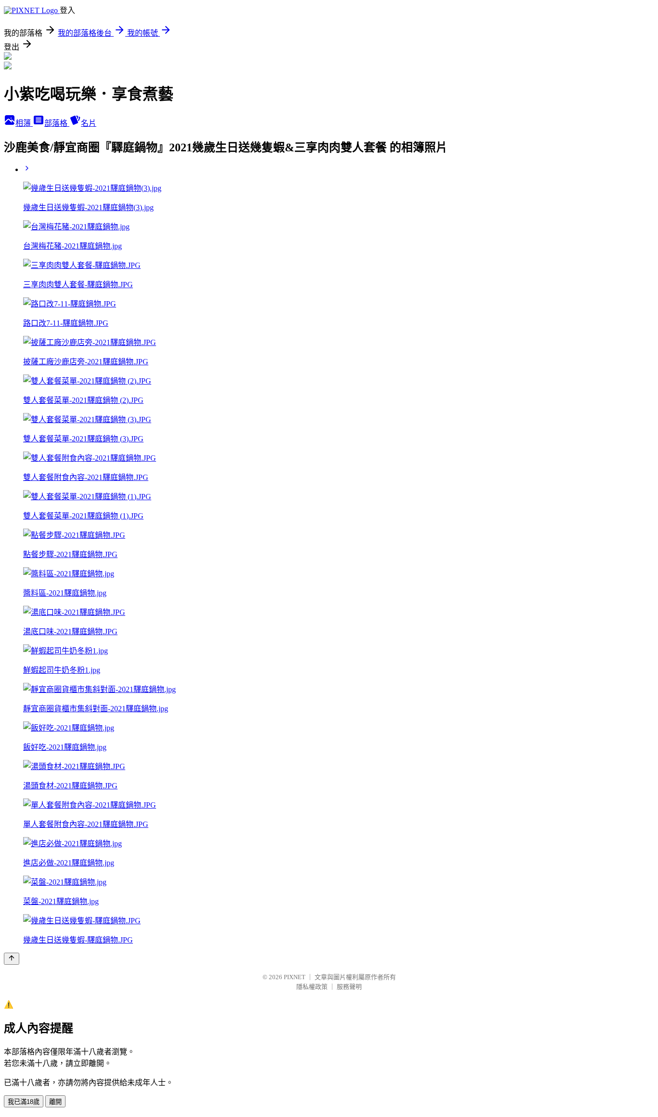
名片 (88, 123)
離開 (55, 1101)
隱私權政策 (312, 986)
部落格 (56, 123)
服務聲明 (349, 986)
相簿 (24, 123)
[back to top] (11, 959)
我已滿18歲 (23, 1101)
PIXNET (294, 977)
